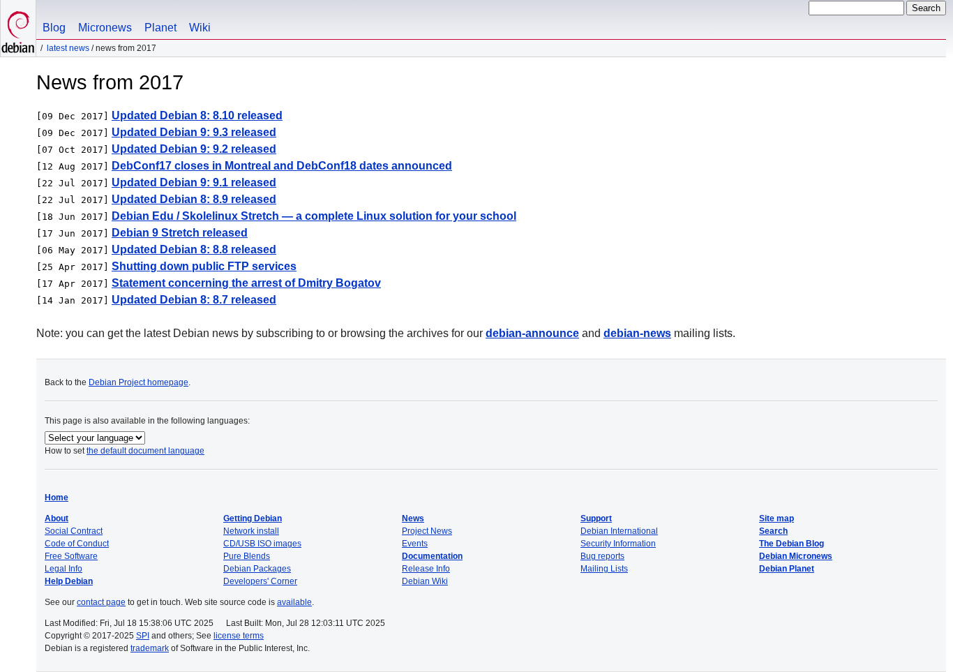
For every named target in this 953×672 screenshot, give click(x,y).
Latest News (68, 48)
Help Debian (69, 581)
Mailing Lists (604, 569)
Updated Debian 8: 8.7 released (194, 300)
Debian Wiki (425, 581)
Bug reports (602, 556)
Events (415, 543)
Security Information (618, 543)
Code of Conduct (77, 543)
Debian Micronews (795, 556)
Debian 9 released (180, 233)
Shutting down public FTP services (204, 266)
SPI (142, 636)
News (413, 518)
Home (56, 497)
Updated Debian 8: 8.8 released (194, 249)
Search (773, 531)
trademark (149, 648)
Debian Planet (786, 569)
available (294, 602)
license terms (238, 636)
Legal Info (63, 569)
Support (596, 518)
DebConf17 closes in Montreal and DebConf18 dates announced (282, 166)
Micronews (105, 27)
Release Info (426, 569)
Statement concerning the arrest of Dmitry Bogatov (246, 283)
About (56, 518)
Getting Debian (252, 518)
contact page (101, 602)
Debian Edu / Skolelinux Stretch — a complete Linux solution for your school (314, 216)
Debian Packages (257, 569)
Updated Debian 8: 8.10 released (197, 115)
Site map (776, 518)
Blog (54, 27)
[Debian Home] (18, 28)
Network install (251, 531)
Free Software (71, 556)
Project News (427, 531)
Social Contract (74, 531)
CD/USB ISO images (262, 543)
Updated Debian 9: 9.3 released (194, 132)
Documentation (432, 556)
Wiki (200, 27)
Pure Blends (246, 556)
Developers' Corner (260, 581)
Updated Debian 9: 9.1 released (194, 182)
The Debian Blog (791, 543)
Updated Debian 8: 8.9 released (194, 199)
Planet (160, 27)
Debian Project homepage (138, 382)
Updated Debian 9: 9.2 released (194, 149)
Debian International (619, 531)
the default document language (145, 451)
